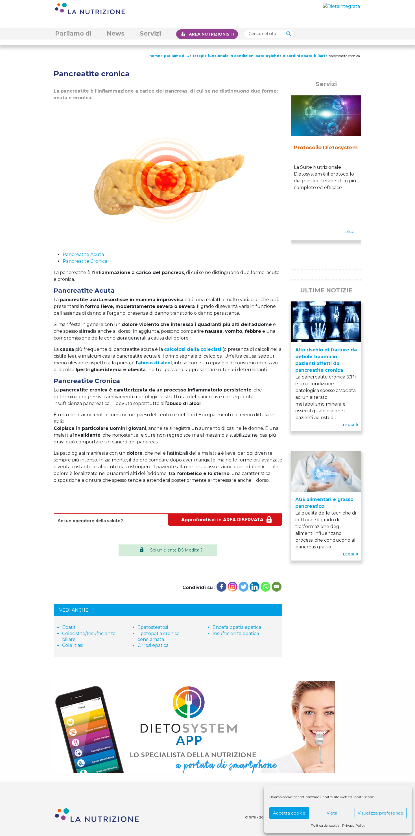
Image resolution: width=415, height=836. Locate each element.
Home (154, 56)
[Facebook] (221, 587)
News (115, 33)
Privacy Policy (353, 825)
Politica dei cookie (325, 825)
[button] (296, 250)
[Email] (276, 587)
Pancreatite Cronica (85, 261)
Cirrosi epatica (153, 645)
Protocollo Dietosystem (326, 148)
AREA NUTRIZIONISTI (211, 34)
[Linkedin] (254, 587)
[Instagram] (232, 587)
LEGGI (349, 425)
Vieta (332, 813)
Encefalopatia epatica (237, 627)
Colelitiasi (72, 645)
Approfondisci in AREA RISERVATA (222, 519)
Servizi (150, 33)
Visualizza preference (380, 813)
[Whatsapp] (265, 587)
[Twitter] (243, 587)
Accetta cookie (289, 813)
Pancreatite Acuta (83, 254)
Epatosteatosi (152, 627)
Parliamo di (73, 33)
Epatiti (69, 627)
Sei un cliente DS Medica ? (176, 550)
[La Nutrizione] (90, 8)
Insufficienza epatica (236, 633)
